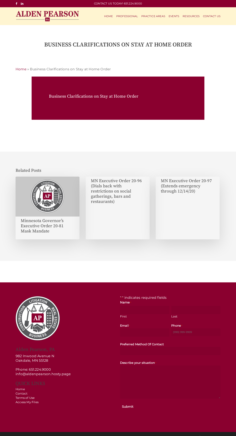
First (123, 316)
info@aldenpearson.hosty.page (43, 374)
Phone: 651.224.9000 (33, 369)
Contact (21, 393)
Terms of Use (25, 397)
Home (21, 69)
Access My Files (27, 402)
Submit (127, 407)
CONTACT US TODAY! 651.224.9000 (118, 3)
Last (174, 316)
